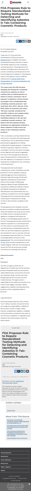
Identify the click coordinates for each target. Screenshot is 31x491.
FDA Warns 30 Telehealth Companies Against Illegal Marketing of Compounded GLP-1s (18, 421)
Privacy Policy (22, 478)
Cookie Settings (15, 480)
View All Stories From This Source (17, 438)
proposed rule (5, 60)
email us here (11, 410)
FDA (2, 35)
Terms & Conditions (14, 476)
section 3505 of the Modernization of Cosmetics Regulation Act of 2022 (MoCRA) (15, 81)
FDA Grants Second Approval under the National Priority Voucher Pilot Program (17, 427)
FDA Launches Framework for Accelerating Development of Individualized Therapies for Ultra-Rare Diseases (17, 433)
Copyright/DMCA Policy (9, 478)
